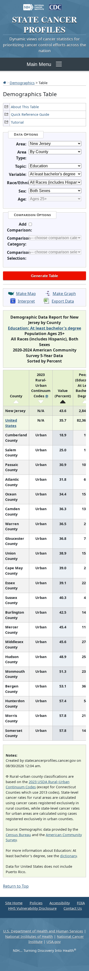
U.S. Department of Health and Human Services (43, 931)
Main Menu (39, 64)
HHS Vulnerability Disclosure (32, 908)
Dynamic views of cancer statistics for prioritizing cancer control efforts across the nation (44, 44)
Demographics (22, 82)
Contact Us (73, 908)
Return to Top (16, 886)
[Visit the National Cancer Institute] (33, 5)
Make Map (26, 293)
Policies (36, 903)
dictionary (68, 856)
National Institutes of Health (29, 936)
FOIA (81, 903)
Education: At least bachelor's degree (44, 328)
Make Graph (64, 293)
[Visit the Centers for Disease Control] (55, 5)
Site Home (13, 903)
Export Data (63, 301)
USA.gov (53, 941)
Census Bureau (18, 834)
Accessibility (59, 903)
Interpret (26, 301)
